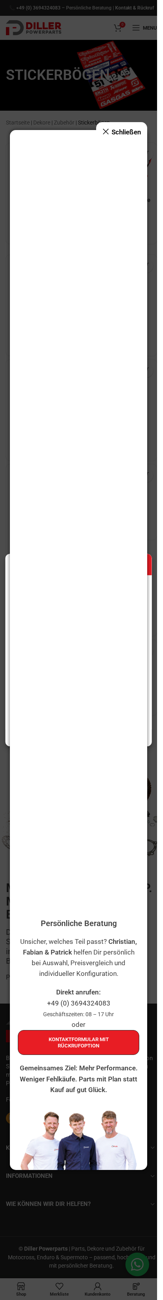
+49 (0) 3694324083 (78, 1003)
